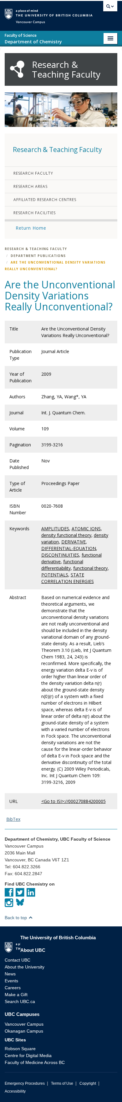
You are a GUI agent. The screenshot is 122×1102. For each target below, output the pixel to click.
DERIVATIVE (73, 542)
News (10, 973)
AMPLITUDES (55, 529)
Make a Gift (16, 994)
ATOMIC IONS (86, 529)
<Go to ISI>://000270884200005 (73, 801)
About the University (24, 966)
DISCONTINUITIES (60, 555)
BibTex (13, 819)
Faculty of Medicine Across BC (35, 1062)
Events (11, 980)
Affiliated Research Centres (44, 199)
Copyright (87, 1083)
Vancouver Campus (24, 1024)
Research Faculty (33, 173)
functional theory (90, 568)
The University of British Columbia (96, 13)
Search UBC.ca (20, 1001)
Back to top (16, 917)
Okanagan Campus (24, 1031)
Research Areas (30, 186)
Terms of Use (62, 1083)
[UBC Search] (110, 8)
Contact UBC (17, 960)
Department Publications (38, 256)
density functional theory (66, 535)
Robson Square (20, 1048)
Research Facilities (34, 212)
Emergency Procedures (25, 1083)
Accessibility (15, 1091)
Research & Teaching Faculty (36, 249)
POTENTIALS (54, 575)
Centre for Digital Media (28, 1055)
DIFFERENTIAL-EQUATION (68, 548)
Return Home (31, 228)
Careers (13, 987)
